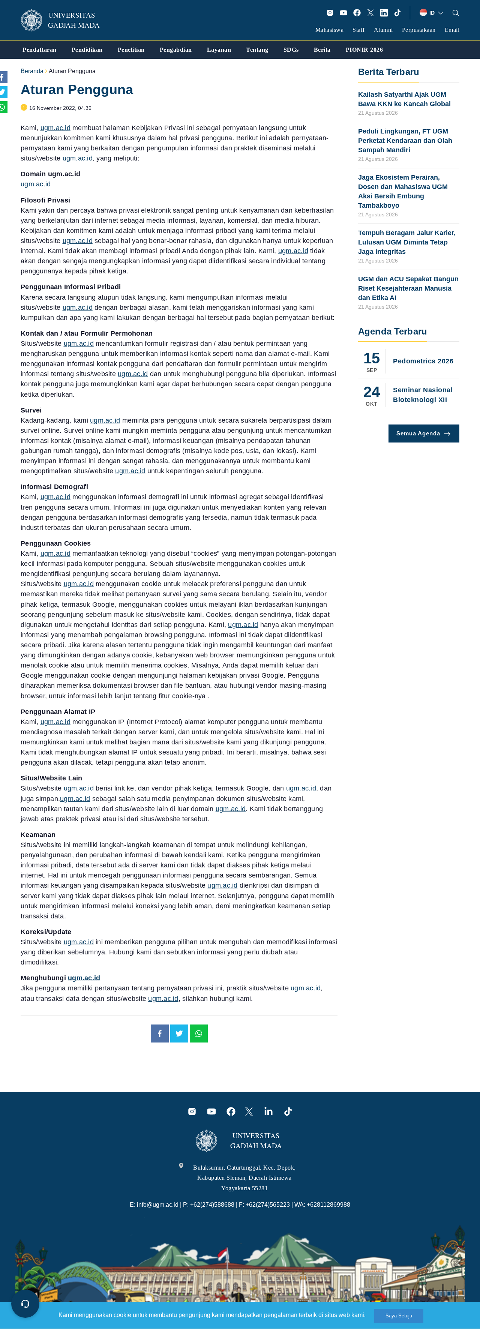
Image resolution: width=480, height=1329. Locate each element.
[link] (65, 20)
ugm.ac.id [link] (55, 128)
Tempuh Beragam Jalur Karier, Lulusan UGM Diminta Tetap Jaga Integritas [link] (407, 242)
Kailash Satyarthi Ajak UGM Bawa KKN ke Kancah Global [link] (404, 99)
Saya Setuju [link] (399, 1315)
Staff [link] (358, 30)
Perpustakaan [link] (419, 30)
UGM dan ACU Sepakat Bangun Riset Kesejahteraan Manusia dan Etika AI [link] (408, 288)
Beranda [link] (32, 71)
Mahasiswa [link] (329, 30)
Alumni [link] (383, 30)
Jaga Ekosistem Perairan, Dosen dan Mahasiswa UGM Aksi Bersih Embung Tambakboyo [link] (403, 192)
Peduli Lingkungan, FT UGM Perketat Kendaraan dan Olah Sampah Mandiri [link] (405, 141)
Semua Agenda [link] (418, 433)
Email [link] (452, 30)
